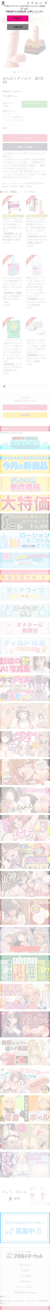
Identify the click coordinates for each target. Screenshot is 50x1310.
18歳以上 (18, 18)
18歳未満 (18, 27)
